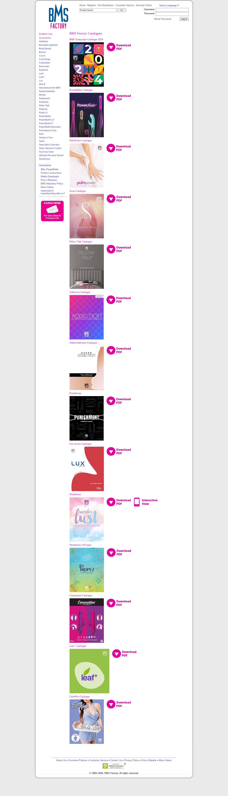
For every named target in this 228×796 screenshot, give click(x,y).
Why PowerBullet (49, 169)
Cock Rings (44, 59)
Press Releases (49, 180)
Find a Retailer (148, 760)
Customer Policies (77, 760)
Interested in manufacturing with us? (53, 192)
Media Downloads (50, 176)
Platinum (43, 109)
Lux (41, 80)
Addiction (43, 41)
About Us (61, 760)
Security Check (144, 5)
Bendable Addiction (48, 45)
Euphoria (43, 70)
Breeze (42, 52)
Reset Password (162, 19)
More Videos (47, 187)
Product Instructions (51, 173)
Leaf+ (42, 77)
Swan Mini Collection (49, 144)
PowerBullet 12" (47, 120)
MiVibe (42, 95)
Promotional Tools (47, 130)
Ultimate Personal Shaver (51, 155)
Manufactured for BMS (50, 88)
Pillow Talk (44, 105)
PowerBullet (45, 116)
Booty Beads (45, 48)
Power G (43, 112)
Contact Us (116, 760)
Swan (42, 141)
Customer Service (125, 5)
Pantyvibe (44, 102)
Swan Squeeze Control (50, 148)
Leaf (41, 73)
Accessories (45, 38)
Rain (41, 134)
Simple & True (46, 137)
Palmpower (44, 98)
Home (82, 5)
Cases (42, 55)
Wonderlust (44, 159)
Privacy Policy (131, 760)
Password (149, 13)
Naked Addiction (47, 91)
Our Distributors (106, 5)
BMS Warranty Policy (52, 183)
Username (149, 9)
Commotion (44, 63)
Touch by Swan (46, 152)
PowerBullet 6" (46, 123)
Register (91, 5)
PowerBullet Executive (50, 127)
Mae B (42, 84)
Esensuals (44, 66)
